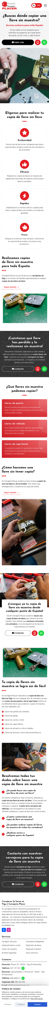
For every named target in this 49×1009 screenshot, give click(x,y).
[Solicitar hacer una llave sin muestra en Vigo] (38, 42)
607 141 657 (15, 968)
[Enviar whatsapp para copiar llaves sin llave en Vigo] (41, 633)
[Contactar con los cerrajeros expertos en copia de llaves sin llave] (44, 884)
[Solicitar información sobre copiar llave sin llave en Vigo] (44, 369)
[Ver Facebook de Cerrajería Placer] (4, 930)
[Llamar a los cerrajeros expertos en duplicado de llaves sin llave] (38, 369)
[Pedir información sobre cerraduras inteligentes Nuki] (44, 42)
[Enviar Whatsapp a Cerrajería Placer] (23, 968)
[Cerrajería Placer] (9, 5)
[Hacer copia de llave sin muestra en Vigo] (38, 884)
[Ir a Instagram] (9, 930)
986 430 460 (20, 982)
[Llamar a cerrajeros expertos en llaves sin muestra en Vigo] (34, 633)
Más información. (37, 999)
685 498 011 (15, 978)
